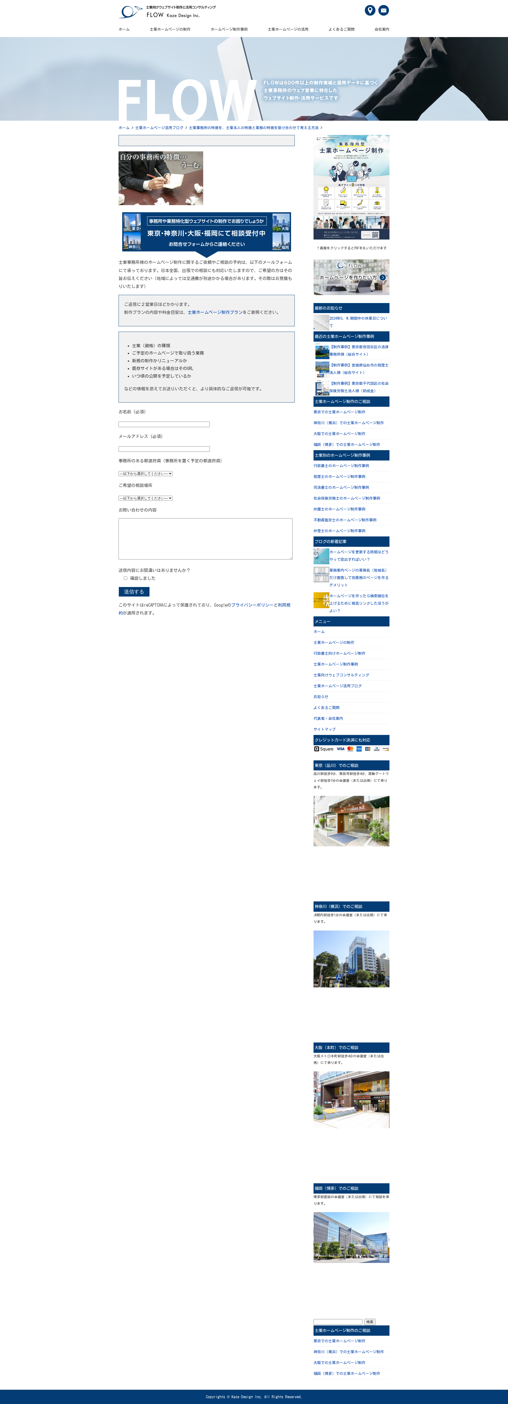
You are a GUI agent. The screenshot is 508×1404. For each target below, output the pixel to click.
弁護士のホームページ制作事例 (339, 509)
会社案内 (382, 29)
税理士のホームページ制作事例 (339, 476)
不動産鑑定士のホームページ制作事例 (345, 520)
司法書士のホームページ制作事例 (341, 487)
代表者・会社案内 (328, 718)
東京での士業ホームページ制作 (339, 412)
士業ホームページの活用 (288, 29)
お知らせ (321, 697)
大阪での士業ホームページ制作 (339, 434)
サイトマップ (325, 729)
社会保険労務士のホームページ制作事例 (347, 498)
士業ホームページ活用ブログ (159, 128)
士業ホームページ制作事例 (336, 664)
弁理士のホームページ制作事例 (339, 531)
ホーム (124, 29)
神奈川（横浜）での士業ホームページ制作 (349, 423)
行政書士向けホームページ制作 (339, 653)
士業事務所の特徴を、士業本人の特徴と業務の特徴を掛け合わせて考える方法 (254, 128)
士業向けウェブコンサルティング (341, 675)
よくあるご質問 (342, 29)
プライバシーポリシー (252, 605)
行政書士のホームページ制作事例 (341, 466)
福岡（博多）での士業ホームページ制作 (347, 444)
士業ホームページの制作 (170, 29)
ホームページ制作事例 (229, 29)
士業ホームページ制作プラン (215, 312)
